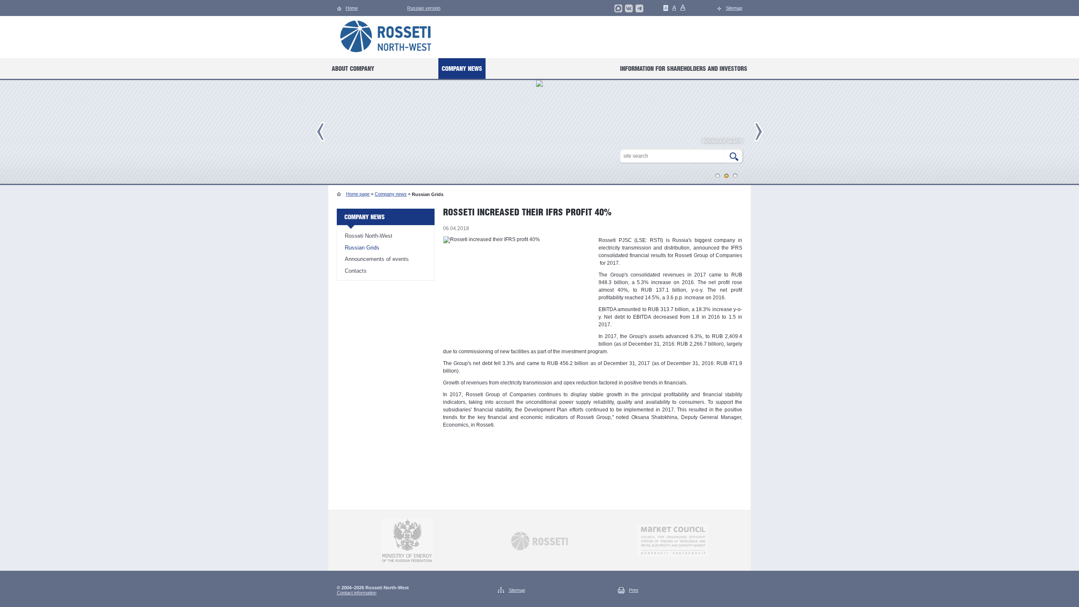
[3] (735, 175)
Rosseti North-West (368, 236)
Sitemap (517, 590)
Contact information (356, 592)
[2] (726, 175)
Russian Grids (362, 247)
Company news (391, 193)
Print (633, 590)
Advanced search (723, 141)
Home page (358, 193)
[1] (717, 175)
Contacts (356, 271)
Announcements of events (377, 259)
